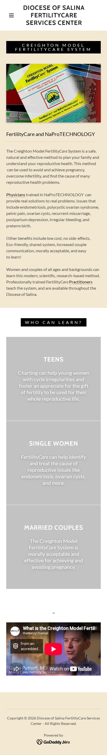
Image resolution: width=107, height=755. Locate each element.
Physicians (15, 194)
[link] (54, 15)
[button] (11, 15)
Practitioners (80, 281)
